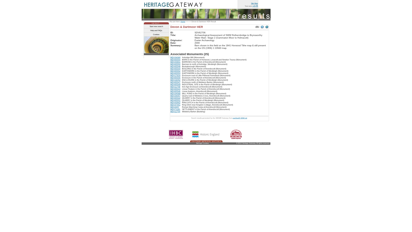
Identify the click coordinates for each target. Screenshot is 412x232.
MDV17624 (175, 75)
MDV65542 (175, 98)
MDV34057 (175, 96)
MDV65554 (175, 60)
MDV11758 (175, 87)
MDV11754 (175, 112)
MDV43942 (175, 103)
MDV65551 (175, 100)
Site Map (254, 3)
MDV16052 (175, 80)
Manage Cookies (202, 143)
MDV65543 (175, 89)
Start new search (156, 26)
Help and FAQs (156, 30)
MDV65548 (175, 66)
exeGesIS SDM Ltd (240, 118)
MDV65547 (175, 82)
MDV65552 (175, 71)
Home (183, 22)
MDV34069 (175, 57)
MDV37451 (175, 105)
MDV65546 (175, 91)
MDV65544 (175, 69)
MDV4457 (174, 107)
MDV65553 (175, 73)
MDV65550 (175, 64)
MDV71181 (175, 109)
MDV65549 (175, 84)
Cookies (156, 34)
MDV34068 (175, 93)
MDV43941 (175, 62)
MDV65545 (175, 78)
